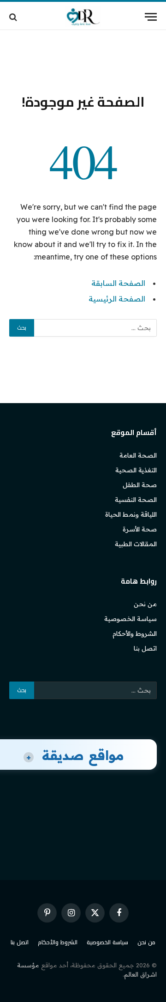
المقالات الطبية (136, 544)
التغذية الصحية (136, 470)
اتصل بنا (145, 648)
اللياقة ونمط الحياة (131, 514)
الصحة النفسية (136, 499)
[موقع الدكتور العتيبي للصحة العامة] (83, 17)
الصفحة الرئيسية (117, 298)
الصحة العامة (138, 455)
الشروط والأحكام (135, 633)
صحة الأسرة (140, 529)
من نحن (145, 604)
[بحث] (14, 16)
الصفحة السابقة (118, 283)
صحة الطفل (140, 485)
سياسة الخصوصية (130, 619)
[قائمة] (151, 16)
